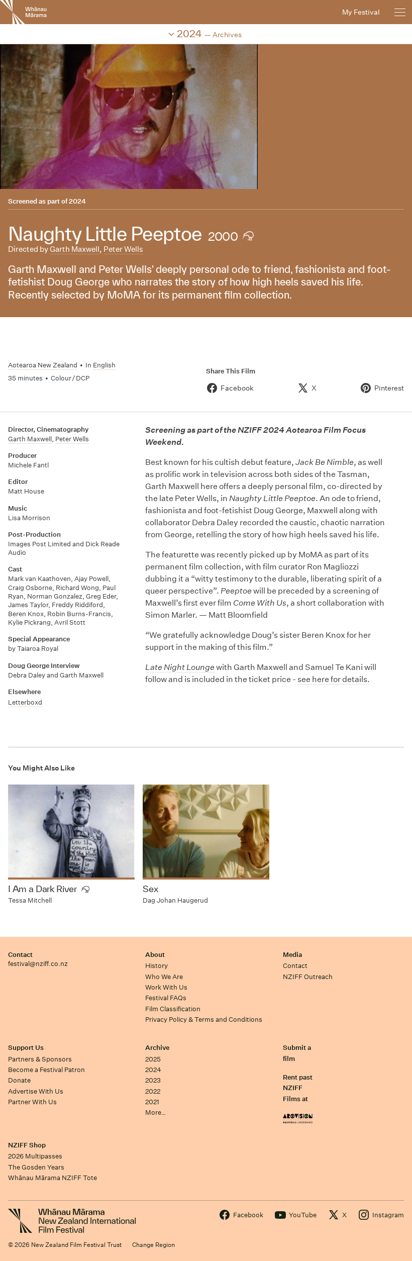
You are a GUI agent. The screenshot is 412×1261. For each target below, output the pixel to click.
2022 (152, 1091)
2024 (77, 201)
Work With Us (166, 987)
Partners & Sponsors (40, 1059)
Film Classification (172, 1009)
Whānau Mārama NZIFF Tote (52, 1178)
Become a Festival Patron (46, 1069)
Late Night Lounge (180, 667)
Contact (20, 954)
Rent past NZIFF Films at (298, 1088)
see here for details (332, 679)
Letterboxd (25, 702)
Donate (19, 1080)
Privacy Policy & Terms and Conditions (203, 1019)
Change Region (153, 1244)
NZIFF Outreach (308, 977)
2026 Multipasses (35, 1156)
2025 (153, 1059)
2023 (153, 1080)
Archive (157, 1047)
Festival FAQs (165, 998)
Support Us (26, 1047)
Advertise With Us (35, 1091)
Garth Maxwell (74, 249)
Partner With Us (32, 1102)
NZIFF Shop (27, 1145)
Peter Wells (123, 249)
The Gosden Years (36, 1167)
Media (292, 954)
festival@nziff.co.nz (38, 963)
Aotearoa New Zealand (42, 365)
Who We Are (164, 977)
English (104, 365)
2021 (152, 1102)
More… (155, 1112)
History (156, 965)
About (155, 954)
